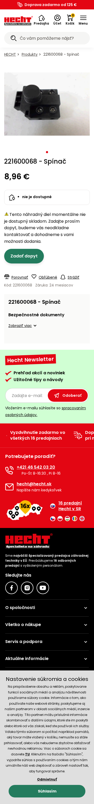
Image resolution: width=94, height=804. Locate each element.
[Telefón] (9, 470)
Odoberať (71, 395)
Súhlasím (47, 791)
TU (27, 754)
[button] (41, 20)
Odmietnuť (47, 779)
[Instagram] (27, 588)
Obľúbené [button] (48, 277)
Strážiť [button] (73, 277)
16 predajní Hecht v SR (70, 506)
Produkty (30, 54)
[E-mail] (9, 487)
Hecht (10, 54)
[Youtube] (43, 588)
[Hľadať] (13, 39)
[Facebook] (11, 588)
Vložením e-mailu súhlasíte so (45, 411)
